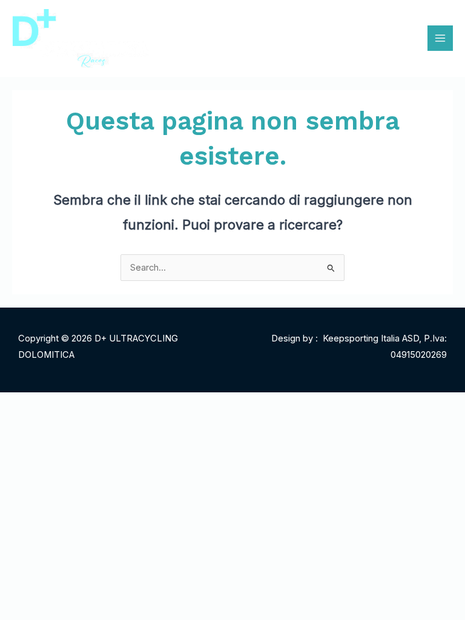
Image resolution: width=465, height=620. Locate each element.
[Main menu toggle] (440, 38)
